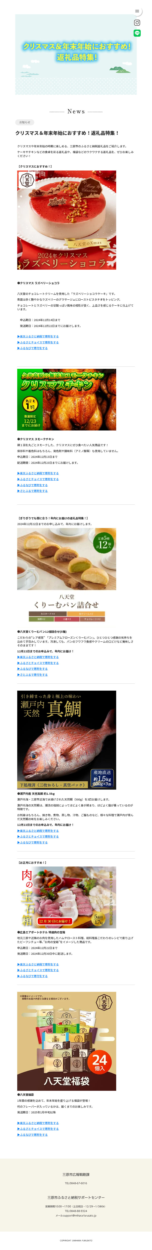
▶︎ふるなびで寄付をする (32, 348)
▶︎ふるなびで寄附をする (32, 485)
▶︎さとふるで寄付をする (32, 675)
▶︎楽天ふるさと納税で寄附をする (38, 336)
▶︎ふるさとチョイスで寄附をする (38, 342)
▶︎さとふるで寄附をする (32, 491)
